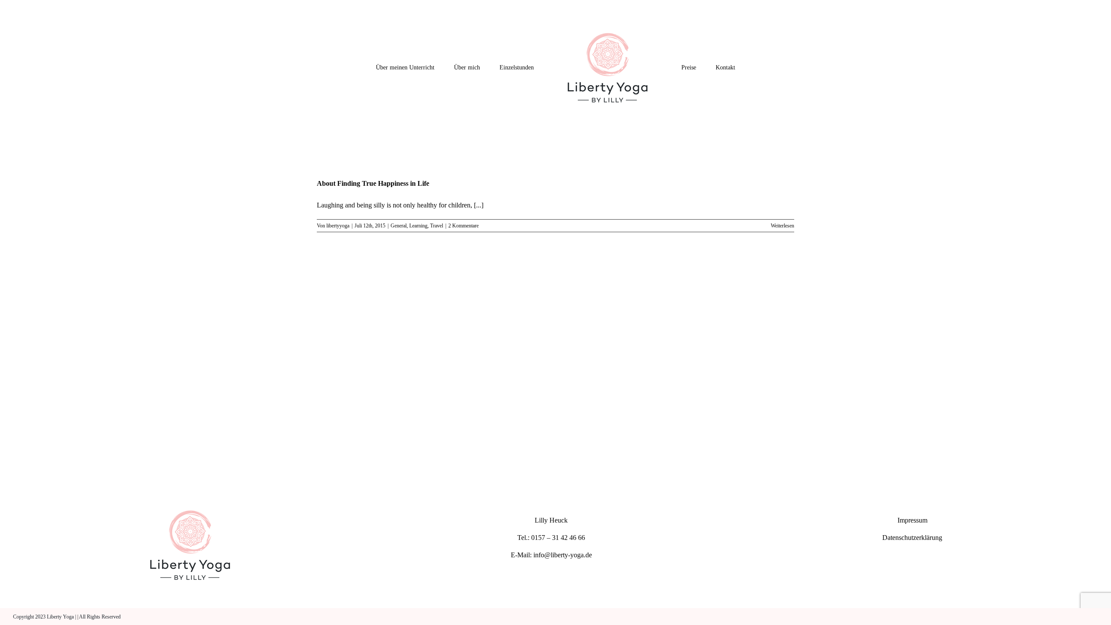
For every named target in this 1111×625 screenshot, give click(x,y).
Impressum (912, 520)
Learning (418, 226)
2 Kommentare (463, 226)
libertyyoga (337, 226)
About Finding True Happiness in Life (373, 183)
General (399, 226)
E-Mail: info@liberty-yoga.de (551, 555)
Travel (436, 226)
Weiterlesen (782, 226)
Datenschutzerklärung (912, 537)
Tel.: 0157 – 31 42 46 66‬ (551, 537)
